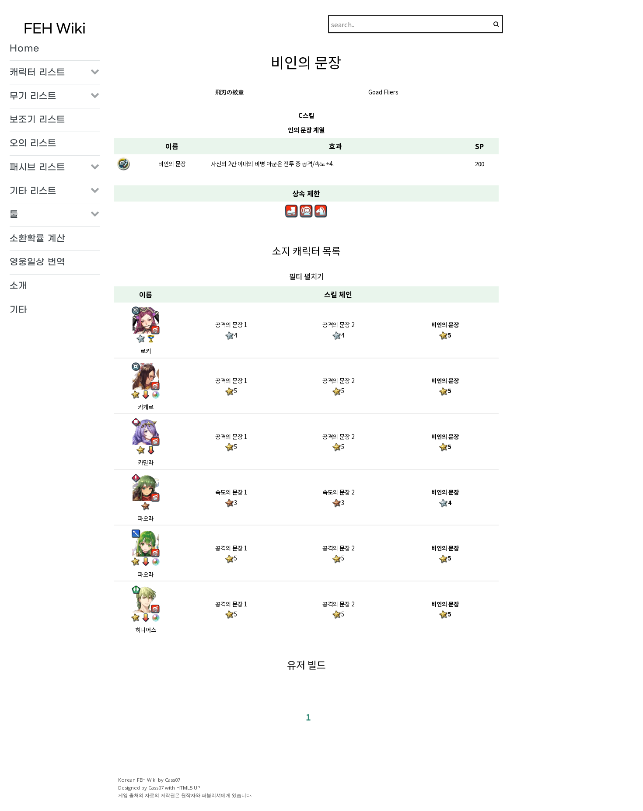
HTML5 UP (188, 787)
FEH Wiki (55, 29)
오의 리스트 (33, 143)
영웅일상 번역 (37, 262)
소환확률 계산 (37, 238)
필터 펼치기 (306, 276)
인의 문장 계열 (306, 129)
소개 (18, 286)
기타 (18, 310)
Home (24, 48)
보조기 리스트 (37, 120)
